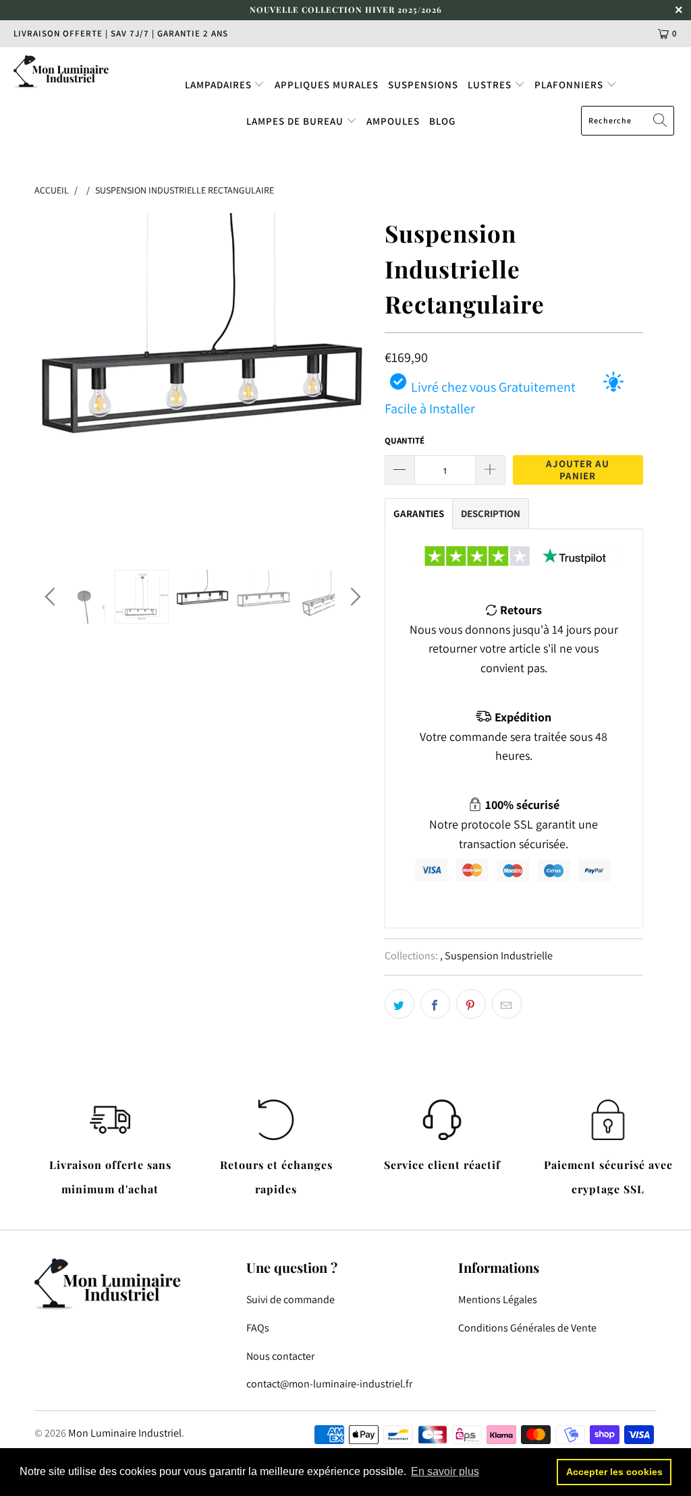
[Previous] (52, 381)
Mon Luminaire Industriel (125, 1433)
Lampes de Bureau (296, 121)
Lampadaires (219, 84)
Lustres (491, 84)
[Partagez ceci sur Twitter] (399, 1004)
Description (490, 513)
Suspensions (423, 84)
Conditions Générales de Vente (527, 1328)
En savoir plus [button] (445, 1471)
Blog (442, 121)
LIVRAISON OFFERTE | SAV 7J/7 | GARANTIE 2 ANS (120, 33)
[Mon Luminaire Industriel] (62, 71)
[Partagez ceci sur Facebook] (435, 1004)
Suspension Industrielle (499, 955)
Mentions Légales (497, 1299)
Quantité (404, 440)
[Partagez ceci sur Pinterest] (471, 1004)
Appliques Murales (327, 84)
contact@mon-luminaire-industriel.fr (329, 1384)
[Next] (353, 381)
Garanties (418, 513)
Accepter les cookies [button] (614, 1471)
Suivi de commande (290, 1299)
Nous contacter (280, 1356)
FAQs (257, 1328)
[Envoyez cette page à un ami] (507, 1004)
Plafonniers (570, 84)
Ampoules (393, 121)
